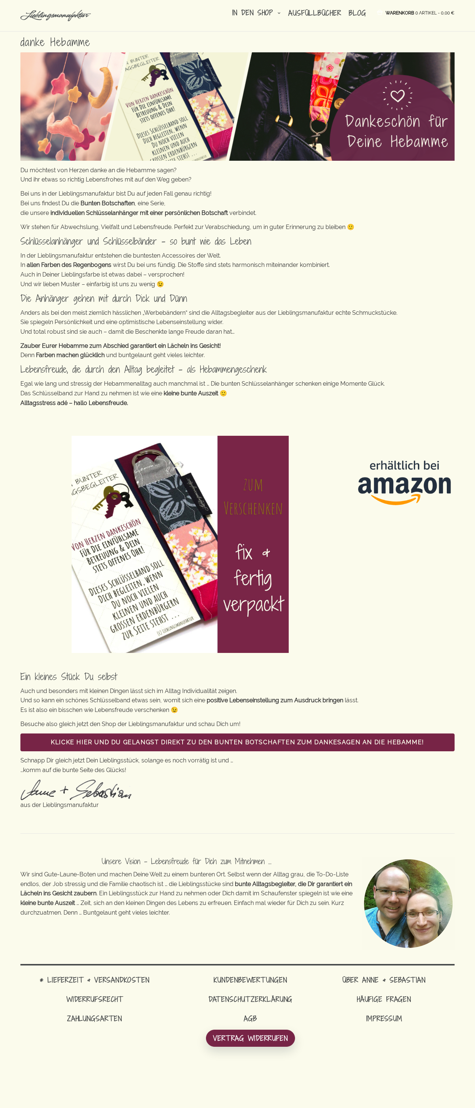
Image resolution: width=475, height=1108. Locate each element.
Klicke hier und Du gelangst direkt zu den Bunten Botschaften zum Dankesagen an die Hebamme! (237, 742)
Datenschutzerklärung (251, 999)
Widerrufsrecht (94, 999)
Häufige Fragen (384, 999)
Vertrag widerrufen (250, 1038)
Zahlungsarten (94, 1018)
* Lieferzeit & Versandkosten (95, 980)
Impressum (384, 1018)
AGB (250, 1018)
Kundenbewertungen (250, 980)
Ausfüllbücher (314, 13)
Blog (357, 13)
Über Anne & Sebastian (384, 980)
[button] (420, 12)
